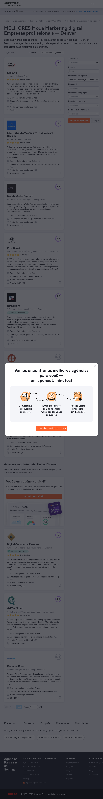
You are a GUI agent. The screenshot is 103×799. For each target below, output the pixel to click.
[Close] (95, 366)
